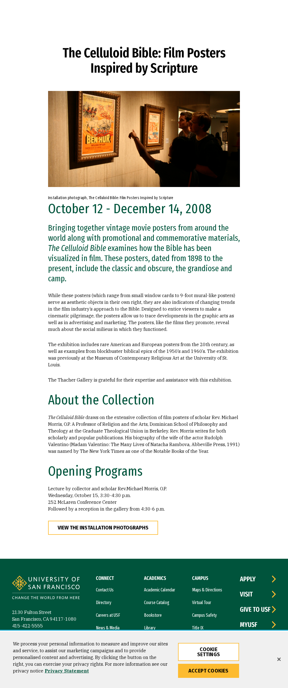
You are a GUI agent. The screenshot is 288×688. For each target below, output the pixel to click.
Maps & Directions (207, 590)
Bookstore (153, 615)
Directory (103, 602)
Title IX (197, 628)
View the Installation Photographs (103, 528)
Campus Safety (204, 615)
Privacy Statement (67, 671)
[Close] (279, 659)
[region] (144, 659)
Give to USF (255, 609)
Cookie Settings (208, 652)
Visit (246, 594)
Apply (248, 579)
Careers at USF (108, 615)
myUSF (248, 624)
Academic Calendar (159, 590)
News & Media (108, 628)
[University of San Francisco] (46, 588)
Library (150, 628)
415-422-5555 (27, 626)
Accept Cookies (208, 671)
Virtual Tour (201, 602)
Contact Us (105, 590)
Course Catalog (156, 602)
